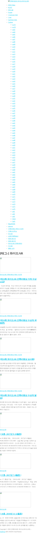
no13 (13, 54)
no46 (13, 135)
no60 (13, 170)
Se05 (13, 221)
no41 (13, 123)
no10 (13, 47)
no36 (13, 111)
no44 (13, 130)
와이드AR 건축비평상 (15, 243)
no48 (13, 140)
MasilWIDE (11, 224)
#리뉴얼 (10, 10)
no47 (13, 138)
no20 (13, 71)
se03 (13, 216)
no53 (13, 152)
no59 (13, 167)
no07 (13, 39)
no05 (13, 34)
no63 (13, 177)
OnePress (2, 531)
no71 (13, 197)
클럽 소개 (11, 248)
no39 (13, 118)
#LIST (10, 7)
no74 (13, 204)
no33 (13, 103)
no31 (13, 98)
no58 (13, 165)
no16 (13, 61)
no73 (13, 202)
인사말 (10, 246)
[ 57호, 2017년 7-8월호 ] (10, 475)
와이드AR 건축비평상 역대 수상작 (11, 274)
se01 (13, 211)
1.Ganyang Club (13, 15)
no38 (13, 115)
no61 (13, 172)
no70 (13, 194)
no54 (13, 155)
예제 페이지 (12, 238)
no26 (13, 86)
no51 (13, 147)
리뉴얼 (10, 234)
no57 (13, 162)
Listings (10, 22)
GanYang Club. (12, 20)
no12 (13, 52)
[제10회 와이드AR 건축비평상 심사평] (17, 359)
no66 (13, 184)
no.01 (14, 25)
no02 (13, 29)
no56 (13, 160)
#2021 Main (11, 5)
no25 (13, 84)
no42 (13, 125)
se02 (13, 214)
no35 (13, 108)
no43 (13, 128)
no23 (13, 79)
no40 (13, 120)
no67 (13, 187)
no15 (13, 59)
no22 (13, 76)
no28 (13, 91)
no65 (13, 182)
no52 (13, 150)
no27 (13, 88)
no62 (13, 175)
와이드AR (3, 429)
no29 (13, 93)
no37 (13, 113)
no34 (13, 106)
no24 (13, 81)
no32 (13, 101)
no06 (13, 37)
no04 (13, 32)
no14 (13, 56)
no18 (13, 66)
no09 (13, 44)
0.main (10, 12)
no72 (13, 199)
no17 (13, 64)
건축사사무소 (12, 231)
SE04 (14, 219)
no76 (13, 209)
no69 (13, 192)
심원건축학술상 (13, 236)
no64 (13, 179)
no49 (13, 142)
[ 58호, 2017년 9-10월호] (11, 434)
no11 (13, 49)
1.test (9, 17)
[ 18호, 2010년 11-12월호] (11, 514)
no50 (13, 145)
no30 (13, 96)
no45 (13, 133)
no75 (13, 206)
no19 (13, 69)
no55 (13, 157)
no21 (13, 74)
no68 (13, 189)
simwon (10, 226)
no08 (13, 42)
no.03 (14, 27)
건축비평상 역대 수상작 (15, 229)
